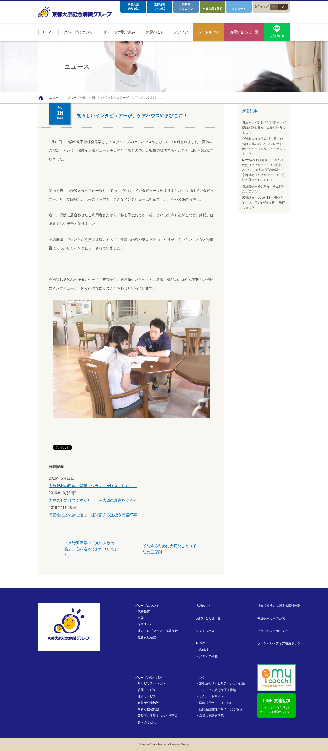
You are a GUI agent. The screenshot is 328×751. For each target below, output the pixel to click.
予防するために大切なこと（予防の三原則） (170, 549)
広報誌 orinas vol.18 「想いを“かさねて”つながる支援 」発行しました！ (263, 202)
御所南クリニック (186, 6)
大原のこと (203, 606)
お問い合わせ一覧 (208, 618)
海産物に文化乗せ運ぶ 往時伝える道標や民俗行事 (93, 515)
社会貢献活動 (147, 637)
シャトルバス (205, 631)
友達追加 (277, 36)
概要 (141, 618)
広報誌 (203, 650)
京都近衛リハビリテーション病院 (222, 683)
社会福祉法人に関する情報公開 (278, 606)
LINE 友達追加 (276, 706)
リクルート (239, 8)
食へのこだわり (148, 722)
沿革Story (144, 624)
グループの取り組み (148, 678)
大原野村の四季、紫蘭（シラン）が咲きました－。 (93, 485)
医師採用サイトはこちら (216, 703)
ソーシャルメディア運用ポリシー (280, 643)
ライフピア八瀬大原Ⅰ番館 (217, 690)
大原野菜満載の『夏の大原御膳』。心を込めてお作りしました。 (91, 549)
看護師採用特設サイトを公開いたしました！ (263, 188)
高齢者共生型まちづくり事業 (158, 715)
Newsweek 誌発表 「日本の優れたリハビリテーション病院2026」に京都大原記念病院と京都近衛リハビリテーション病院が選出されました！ (263, 170)
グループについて (147, 606)
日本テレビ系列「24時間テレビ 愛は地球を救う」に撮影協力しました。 (264, 127)
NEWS (200, 643)
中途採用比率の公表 (271, 618)
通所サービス (147, 696)
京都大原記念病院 (133, 6)
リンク (200, 678)
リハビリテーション (151, 683)
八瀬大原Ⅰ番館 (212, 8)
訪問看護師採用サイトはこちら (220, 709)
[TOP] (41, 98)
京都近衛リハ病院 (159, 6)
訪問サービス (147, 690)
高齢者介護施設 (148, 703)
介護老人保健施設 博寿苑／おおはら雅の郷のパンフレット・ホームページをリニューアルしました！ (263, 146)
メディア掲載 (208, 656)
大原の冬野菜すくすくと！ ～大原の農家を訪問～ (93, 500)
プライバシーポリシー (272, 631)
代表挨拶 (144, 611)
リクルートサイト (211, 696)
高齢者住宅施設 (148, 709)
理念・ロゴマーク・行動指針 (158, 631)
